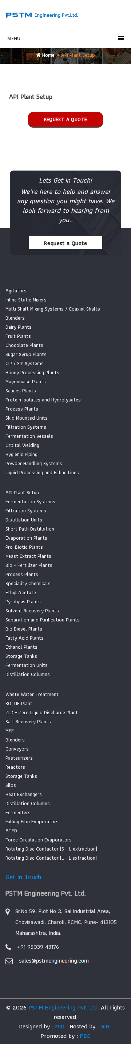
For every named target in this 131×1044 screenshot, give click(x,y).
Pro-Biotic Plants (24, 547)
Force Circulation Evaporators (38, 840)
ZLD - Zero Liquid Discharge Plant (41, 712)
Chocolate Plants (24, 345)
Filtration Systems (25, 427)
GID (104, 1026)
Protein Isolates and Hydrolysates (43, 400)
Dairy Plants (18, 327)
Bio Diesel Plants (23, 629)
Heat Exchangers (23, 794)
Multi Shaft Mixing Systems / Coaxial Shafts (52, 309)
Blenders (15, 318)
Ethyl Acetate (20, 592)
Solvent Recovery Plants (32, 611)
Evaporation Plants (26, 538)
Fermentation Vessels (29, 436)
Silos (10, 785)
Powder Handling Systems (33, 463)
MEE (9, 731)
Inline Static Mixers (26, 300)
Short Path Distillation (29, 529)
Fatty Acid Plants (24, 638)
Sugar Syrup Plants (26, 354)
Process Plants (21, 409)
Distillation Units (23, 520)
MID (58, 1026)
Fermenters (18, 812)
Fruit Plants (18, 336)
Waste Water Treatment (32, 694)
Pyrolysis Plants (23, 601)
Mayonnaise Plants (25, 381)
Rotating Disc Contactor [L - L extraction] (51, 858)
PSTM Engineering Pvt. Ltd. (63, 1007)
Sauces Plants (20, 391)
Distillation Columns (27, 674)
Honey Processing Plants (32, 372)
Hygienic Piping (21, 454)
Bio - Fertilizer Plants (28, 565)
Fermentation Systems (30, 501)
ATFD (11, 831)
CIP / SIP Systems (24, 363)
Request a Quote (65, 119)
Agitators (16, 291)
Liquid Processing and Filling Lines (42, 472)
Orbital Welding (22, 445)
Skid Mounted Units (26, 418)
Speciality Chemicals (28, 583)
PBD (85, 1036)
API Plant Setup (22, 492)
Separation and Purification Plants (42, 620)
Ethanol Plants (21, 647)
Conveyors (17, 749)
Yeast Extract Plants (28, 556)
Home (48, 55)
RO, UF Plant (18, 703)
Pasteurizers (19, 758)
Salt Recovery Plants (28, 721)
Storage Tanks (21, 656)
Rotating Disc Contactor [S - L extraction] (51, 849)
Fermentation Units (26, 665)
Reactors (15, 767)
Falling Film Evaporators (32, 821)
